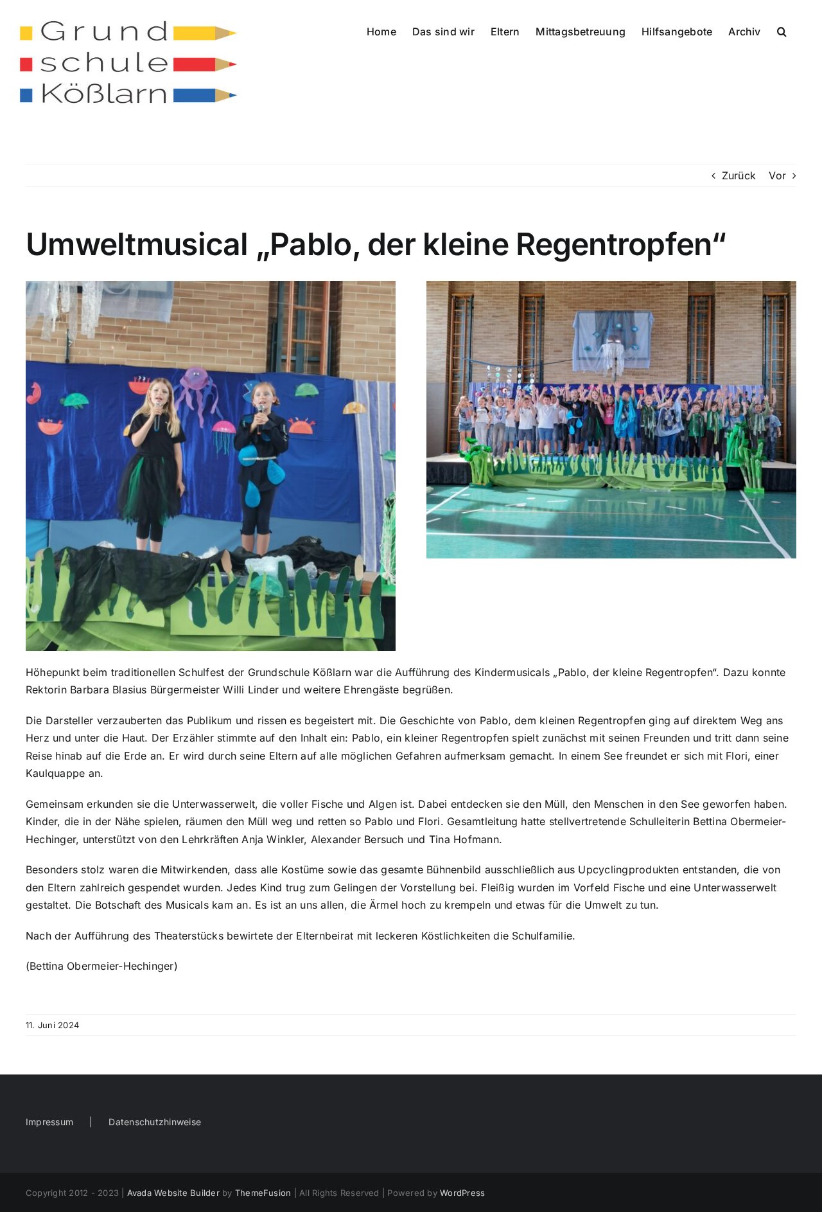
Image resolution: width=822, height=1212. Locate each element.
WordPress (462, 1193)
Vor (777, 175)
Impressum (49, 1121)
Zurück (739, 175)
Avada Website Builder (173, 1193)
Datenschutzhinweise (155, 1121)
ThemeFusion (263, 1193)
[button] (782, 30)
